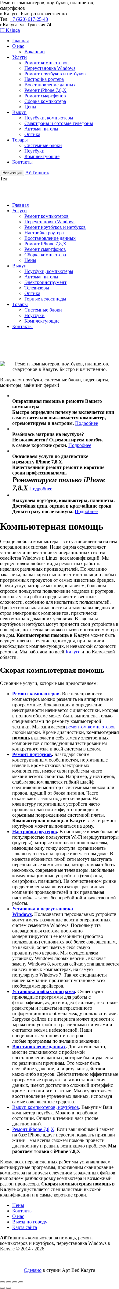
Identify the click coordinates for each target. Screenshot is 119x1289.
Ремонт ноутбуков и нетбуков (55, 73)
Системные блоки (43, 145)
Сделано (32, 1270)
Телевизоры (36, 287)
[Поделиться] (14, 1282)
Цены (30, 106)
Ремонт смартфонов (45, 95)
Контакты (22, 161)
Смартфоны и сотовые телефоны (58, 123)
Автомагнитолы (41, 128)
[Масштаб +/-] (2, 1282)
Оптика (32, 134)
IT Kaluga (10, 30)
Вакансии (34, 51)
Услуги (19, 57)
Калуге (73, 651)
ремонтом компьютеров (91, 726)
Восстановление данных (50, 84)
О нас (18, 46)
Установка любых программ (43, 991)
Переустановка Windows (49, 68)
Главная (20, 40)
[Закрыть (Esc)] (20, 1282)
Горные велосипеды (45, 298)
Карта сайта (24, 1227)
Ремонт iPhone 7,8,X (45, 90)
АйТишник (37, 172)
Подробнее (86, 423)
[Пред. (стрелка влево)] (2, 1288)
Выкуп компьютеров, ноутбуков (45, 1107)
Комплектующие (42, 156)
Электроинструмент (45, 282)
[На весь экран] (8, 1282)
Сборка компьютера (45, 101)
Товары (20, 139)
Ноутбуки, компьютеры (48, 117)
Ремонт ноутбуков (32, 754)
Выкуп (19, 112)
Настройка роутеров (34, 831)
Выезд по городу (29, 1221)
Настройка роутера (44, 79)
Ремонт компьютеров (46, 62)
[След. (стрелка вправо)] (8, 1288)
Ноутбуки (34, 150)
